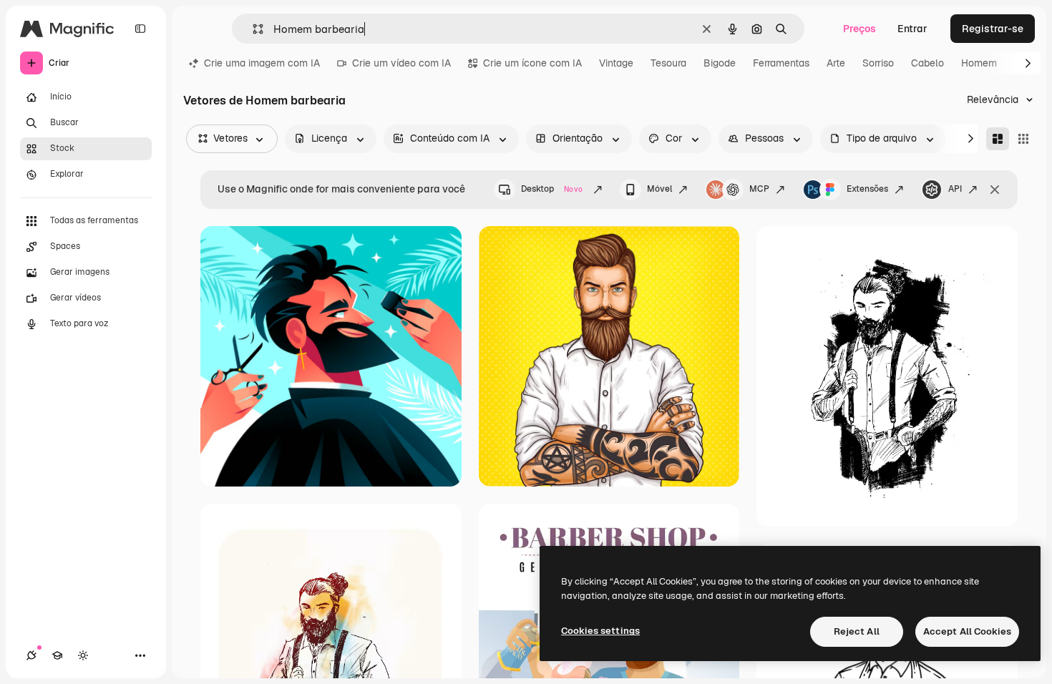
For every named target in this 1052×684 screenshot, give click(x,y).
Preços (859, 28)
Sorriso (878, 63)
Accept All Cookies (967, 631)
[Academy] (57, 655)
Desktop (552, 189)
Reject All (857, 631)
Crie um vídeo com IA (401, 63)
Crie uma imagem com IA (262, 63)
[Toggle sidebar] (140, 28)
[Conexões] (31, 655)
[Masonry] (997, 138)
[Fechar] (994, 189)
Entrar (912, 28)
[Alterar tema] (83, 655)
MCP (759, 189)
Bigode (719, 63)
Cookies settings (600, 631)
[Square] (1023, 138)
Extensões (867, 189)
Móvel (659, 189)
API (955, 189)
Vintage (616, 63)
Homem (979, 63)
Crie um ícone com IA (532, 63)
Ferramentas (781, 63)
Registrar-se (992, 28)
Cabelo (927, 63)
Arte (836, 63)
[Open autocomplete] (252, 29)
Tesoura (668, 63)
